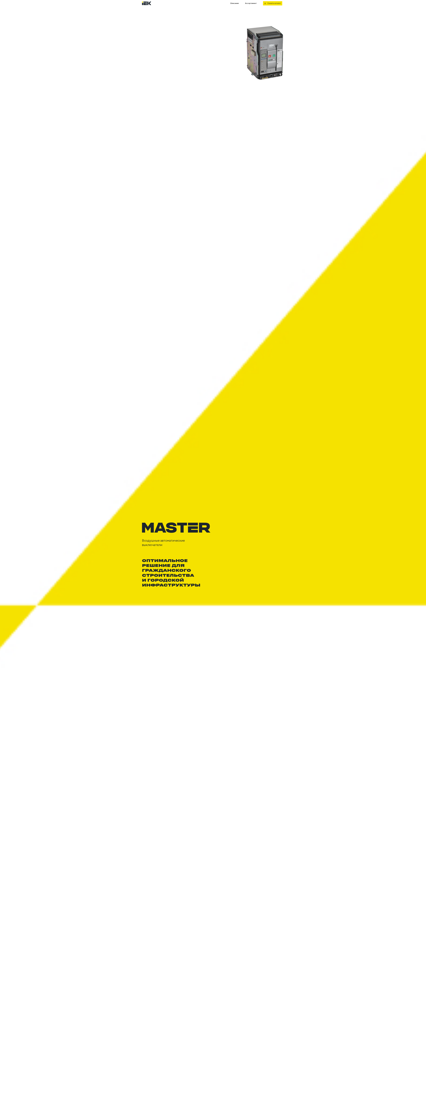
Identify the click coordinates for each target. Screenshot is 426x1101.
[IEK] (149, 3)
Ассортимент (251, 3)
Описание (234, 3)
